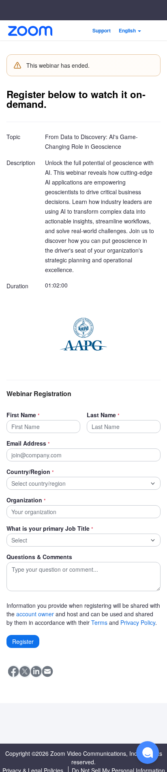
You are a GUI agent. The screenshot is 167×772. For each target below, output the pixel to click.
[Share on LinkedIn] (36, 671)
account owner (35, 614)
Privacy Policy (137, 622)
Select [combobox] (19, 540)
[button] (130, 30)
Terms (99, 622)
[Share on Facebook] (13, 671)
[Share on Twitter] (25, 671)
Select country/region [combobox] (38, 483)
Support (101, 30)
